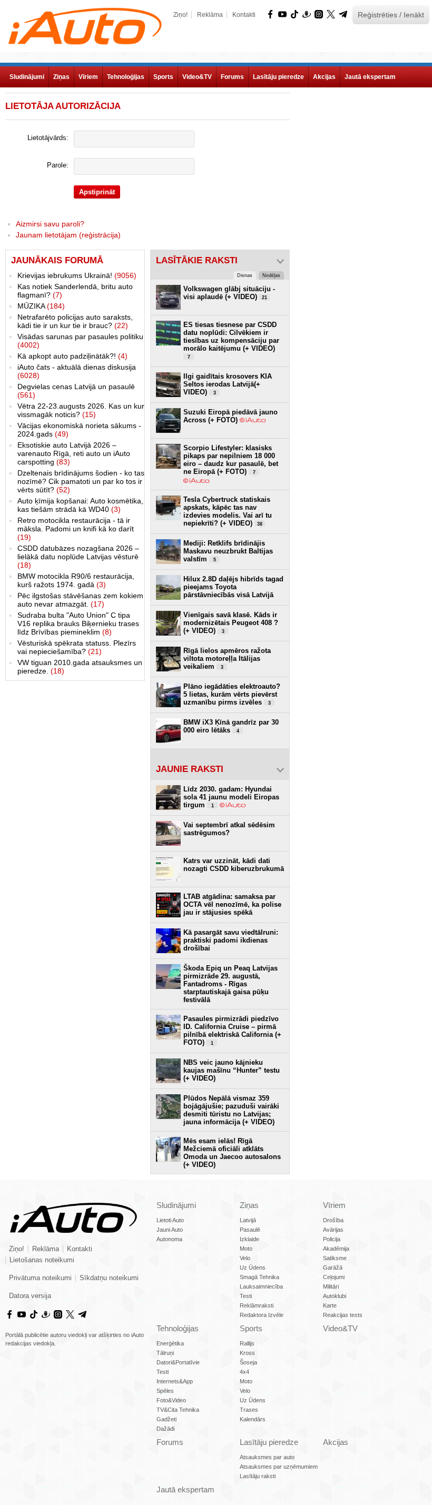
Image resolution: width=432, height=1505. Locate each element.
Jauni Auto (169, 1229)
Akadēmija (336, 1248)
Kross (247, 1353)
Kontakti (244, 14)
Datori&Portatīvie (178, 1362)
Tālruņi (165, 1353)
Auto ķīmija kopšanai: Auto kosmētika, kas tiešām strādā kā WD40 (80, 505)
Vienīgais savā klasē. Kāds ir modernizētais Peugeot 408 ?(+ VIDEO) (230, 623)
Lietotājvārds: (47, 138)
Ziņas (249, 1205)
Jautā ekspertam (185, 1489)
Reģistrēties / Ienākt (391, 15)
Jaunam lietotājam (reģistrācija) (68, 235)
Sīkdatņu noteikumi (109, 1278)
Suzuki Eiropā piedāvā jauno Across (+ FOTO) (230, 416)
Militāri (331, 1286)
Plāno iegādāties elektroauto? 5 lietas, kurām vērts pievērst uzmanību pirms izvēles (231, 694)
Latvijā (248, 1220)
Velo (245, 1258)
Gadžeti (166, 1419)
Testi (246, 1296)
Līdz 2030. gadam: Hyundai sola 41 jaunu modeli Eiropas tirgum (231, 797)
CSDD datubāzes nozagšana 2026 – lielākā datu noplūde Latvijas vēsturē (78, 556)
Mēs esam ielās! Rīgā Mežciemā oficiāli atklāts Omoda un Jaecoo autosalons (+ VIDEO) (232, 1153)
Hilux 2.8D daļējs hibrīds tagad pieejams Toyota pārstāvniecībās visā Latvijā (233, 587)
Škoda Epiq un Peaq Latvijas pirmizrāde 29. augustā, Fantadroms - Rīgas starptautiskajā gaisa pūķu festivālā (230, 984)
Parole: (57, 165)
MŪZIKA (41, 306)
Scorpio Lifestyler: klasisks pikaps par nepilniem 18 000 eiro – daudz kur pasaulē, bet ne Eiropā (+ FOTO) (230, 460)
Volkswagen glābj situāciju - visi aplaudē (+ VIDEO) (229, 293)
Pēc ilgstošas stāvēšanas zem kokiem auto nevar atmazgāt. (80, 599)
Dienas (244, 275)
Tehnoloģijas (177, 1328)
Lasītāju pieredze (269, 1442)
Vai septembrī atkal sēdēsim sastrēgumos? (229, 829)
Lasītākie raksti (197, 260)
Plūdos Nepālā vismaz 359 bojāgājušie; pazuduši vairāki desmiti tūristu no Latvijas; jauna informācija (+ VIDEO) (231, 1110)
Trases (249, 1410)
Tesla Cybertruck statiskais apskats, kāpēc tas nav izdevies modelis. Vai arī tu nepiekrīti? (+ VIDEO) (227, 511)
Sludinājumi (176, 1205)
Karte (330, 1305)
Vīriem (334, 1205)
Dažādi (165, 1428)
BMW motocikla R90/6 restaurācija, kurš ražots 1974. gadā (75, 580)
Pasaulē (250, 1229)
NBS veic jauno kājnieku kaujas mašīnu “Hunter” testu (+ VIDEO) (231, 1070)
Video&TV (340, 1328)
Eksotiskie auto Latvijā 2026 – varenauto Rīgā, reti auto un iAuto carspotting (73, 453)
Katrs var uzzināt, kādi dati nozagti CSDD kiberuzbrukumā (233, 865)
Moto (246, 1248)
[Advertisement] (361, 158)
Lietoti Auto (170, 1220)
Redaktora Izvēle (261, 1315)
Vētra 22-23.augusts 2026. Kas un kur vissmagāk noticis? (80, 410)
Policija (331, 1239)
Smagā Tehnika (259, 1277)
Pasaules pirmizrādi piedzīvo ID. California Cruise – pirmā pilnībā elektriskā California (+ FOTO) (232, 1030)
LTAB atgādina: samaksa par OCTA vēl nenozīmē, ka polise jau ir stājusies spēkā (232, 904)
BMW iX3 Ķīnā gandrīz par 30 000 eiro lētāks (231, 726)
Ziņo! (180, 14)
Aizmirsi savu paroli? (50, 224)
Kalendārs (253, 1419)
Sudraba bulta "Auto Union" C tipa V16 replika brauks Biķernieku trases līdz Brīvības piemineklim (78, 623)
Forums (169, 1442)
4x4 (244, 1372)
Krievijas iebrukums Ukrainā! (76, 275)
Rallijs (247, 1343)
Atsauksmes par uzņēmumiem (279, 1466)
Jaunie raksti (189, 769)
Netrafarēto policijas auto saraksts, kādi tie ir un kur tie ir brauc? (75, 321)
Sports (251, 1328)
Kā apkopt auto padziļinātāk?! (72, 356)
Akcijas (335, 1442)
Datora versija (30, 1296)
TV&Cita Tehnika (177, 1410)
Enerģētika (170, 1343)
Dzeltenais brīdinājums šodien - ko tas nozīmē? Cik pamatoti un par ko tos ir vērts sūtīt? (80, 481)
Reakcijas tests (342, 1315)
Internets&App (174, 1381)
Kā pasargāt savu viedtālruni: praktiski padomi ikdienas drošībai (230, 940)
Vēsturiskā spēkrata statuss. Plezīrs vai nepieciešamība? (76, 647)
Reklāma (210, 14)
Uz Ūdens (253, 1267)
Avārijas (333, 1229)
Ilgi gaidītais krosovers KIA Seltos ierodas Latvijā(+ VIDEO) (227, 384)
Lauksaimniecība (261, 1286)
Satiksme (335, 1258)
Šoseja (248, 1362)
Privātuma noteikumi (40, 1278)
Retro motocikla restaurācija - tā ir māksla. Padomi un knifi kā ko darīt (75, 528)
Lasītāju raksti (258, 1476)
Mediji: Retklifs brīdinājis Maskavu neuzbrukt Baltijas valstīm (228, 551)
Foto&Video (171, 1400)
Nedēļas (271, 275)
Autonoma (169, 1239)
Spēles (165, 1391)
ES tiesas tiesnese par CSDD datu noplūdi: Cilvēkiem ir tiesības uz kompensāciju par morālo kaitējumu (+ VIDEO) (231, 340)
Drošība (333, 1220)
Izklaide (249, 1239)
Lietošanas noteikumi (41, 1260)
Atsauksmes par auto (267, 1457)
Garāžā (332, 1267)
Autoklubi (334, 1296)
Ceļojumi (334, 1277)
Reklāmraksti (256, 1305)
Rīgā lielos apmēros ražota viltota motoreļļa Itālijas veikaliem (227, 658)
